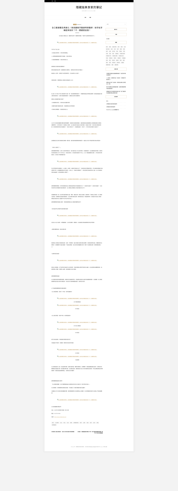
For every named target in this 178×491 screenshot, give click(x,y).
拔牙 (118, 49)
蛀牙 (94, 422)
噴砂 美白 (107, 49)
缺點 (120, 60)
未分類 (75, 24)
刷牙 (118, 46)
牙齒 (87, 422)
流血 (117, 51)
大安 (68, 422)
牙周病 (120, 51)
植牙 (81, 422)
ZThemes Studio (92, 446)
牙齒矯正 (116, 53)
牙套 (124, 51)
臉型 (124, 60)
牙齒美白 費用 (115, 55)
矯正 (110, 60)
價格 (110, 46)
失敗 (112, 49)
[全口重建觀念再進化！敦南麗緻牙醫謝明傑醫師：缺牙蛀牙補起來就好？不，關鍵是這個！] (77, 42)
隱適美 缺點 (108, 64)
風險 (112, 64)
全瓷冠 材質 (114, 46)
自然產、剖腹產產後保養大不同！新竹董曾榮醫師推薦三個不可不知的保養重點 (90, 432)
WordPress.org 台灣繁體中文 (112, 109)
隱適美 (122, 62)
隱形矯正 (118, 62)
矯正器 (113, 60)
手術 (115, 49)
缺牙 (91, 422)
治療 (84, 422)
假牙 (53, 422)
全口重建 (57, 422)
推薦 (71, 422)
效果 (124, 49)
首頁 (55, 1)
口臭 (125, 46)
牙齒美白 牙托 (108, 55)
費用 (107, 62)
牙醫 (110, 53)
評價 (97, 422)
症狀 (107, 60)
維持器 (117, 60)
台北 (61, 422)
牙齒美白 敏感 (122, 53)
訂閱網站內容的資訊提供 (111, 103)
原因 (121, 46)
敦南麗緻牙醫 (76, 422)
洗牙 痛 (113, 51)
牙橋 (107, 53)
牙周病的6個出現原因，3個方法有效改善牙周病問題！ (63, 431)
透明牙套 (113, 62)
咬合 (64, 422)
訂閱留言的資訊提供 (110, 106)
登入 (107, 101)
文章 (52, 1)
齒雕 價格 (116, 64)
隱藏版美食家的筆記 (89, 7)
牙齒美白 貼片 (121, 55)
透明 (110, 62)
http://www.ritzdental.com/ (60, 416)
